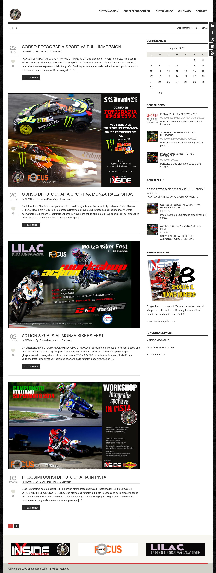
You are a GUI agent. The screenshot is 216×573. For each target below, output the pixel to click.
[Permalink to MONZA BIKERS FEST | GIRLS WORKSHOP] (152, 153)
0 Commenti (56, 51)
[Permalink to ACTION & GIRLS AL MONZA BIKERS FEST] (152, 226)
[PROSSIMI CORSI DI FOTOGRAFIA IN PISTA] (74, 384)
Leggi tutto (31, 77)
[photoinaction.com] (15, 9)
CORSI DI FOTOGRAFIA (136, 11)
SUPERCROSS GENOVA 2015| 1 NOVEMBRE (178, 134)
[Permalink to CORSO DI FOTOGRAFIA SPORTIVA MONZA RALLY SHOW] (152, 205)
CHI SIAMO (184, 11)
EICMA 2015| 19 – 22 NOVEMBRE (178, 114)
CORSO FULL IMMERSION (172, 117)
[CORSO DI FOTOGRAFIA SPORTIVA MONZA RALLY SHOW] (74, 95)
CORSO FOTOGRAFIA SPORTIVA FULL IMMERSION (71, 47)
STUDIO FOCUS (156, 354)
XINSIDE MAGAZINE (158, 340)
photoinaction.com (37, 568)
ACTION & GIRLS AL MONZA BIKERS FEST (63, 335)
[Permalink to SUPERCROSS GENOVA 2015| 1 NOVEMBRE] (152, 132)
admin (43, 51)
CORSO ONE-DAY (168, 138)
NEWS (28, 51)
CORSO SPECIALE (195, 117)
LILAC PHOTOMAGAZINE (160, 347)
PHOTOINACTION (108, 11)
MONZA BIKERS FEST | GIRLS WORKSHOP (177, 155)
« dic (159, 92)
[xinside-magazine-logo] (40, 549)
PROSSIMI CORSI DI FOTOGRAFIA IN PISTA (64, 477)
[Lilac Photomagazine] (175, 549)
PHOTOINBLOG (164, 11)
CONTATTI (202, 11)
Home (196, 27)
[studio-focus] (108, 549)
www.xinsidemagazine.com (161, 321)
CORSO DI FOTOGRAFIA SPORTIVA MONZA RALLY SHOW (78, 194)
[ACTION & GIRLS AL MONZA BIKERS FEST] (74, 242)
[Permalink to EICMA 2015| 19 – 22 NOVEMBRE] (152, 114)
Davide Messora (48, 198)
